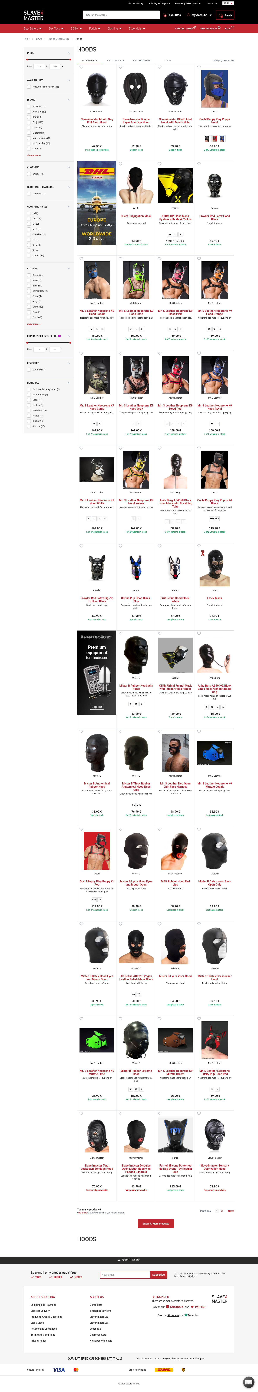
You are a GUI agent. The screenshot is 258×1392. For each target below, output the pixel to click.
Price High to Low (141, 60)
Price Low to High (115, 60)
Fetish (93, 28)
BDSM (74, 28)
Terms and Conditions (43, 1334)
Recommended (89, 60)
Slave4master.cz (99, 1316)
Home (26, 39)
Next (231, 1211)
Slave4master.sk (99, 1322)
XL (181, 234)
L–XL (217, 518)
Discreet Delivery (135, 3)
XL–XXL (138, 994)
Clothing (113, 28)
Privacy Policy (38, 1340)
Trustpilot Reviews (100, 1310)
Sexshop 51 (96, 1328)
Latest (168, 60)
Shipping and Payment (159, 3)
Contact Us (212, 3)
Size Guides (37, 1322)
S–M (212, 518)
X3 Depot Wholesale (101, 1340)
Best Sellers (31, 28)
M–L (133, 994)
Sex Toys (54, 28)
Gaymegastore (98, 1334)
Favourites (173, 15)
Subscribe (158, 1274)
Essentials (135, 28)
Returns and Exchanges (44, 1328)
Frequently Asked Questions (188, 3)
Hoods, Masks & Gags (58, 39)
